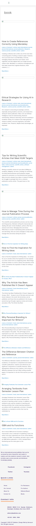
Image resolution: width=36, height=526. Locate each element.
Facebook (11, 467)
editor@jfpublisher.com (14, 513)
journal (30, 47)
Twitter (10, 471)
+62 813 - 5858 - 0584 (13, 517)
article (15, 47)
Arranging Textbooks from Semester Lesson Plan (14, 389)
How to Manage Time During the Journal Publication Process (18, 212)
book (19, 103)
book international (23, 47)
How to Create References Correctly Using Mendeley (15, 42)
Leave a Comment (7, 47)
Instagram (27, 467)
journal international (7, 49)
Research (27, 49)
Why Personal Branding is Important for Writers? (14, 318)
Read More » (5, 71)
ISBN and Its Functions (13, 425)
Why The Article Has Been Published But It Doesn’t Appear (17, 283)
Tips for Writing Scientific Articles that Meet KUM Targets (17, 156)
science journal (6, 50)
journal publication (19, 49)
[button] (33, 2)
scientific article (15, 50)
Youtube (26, 471)
